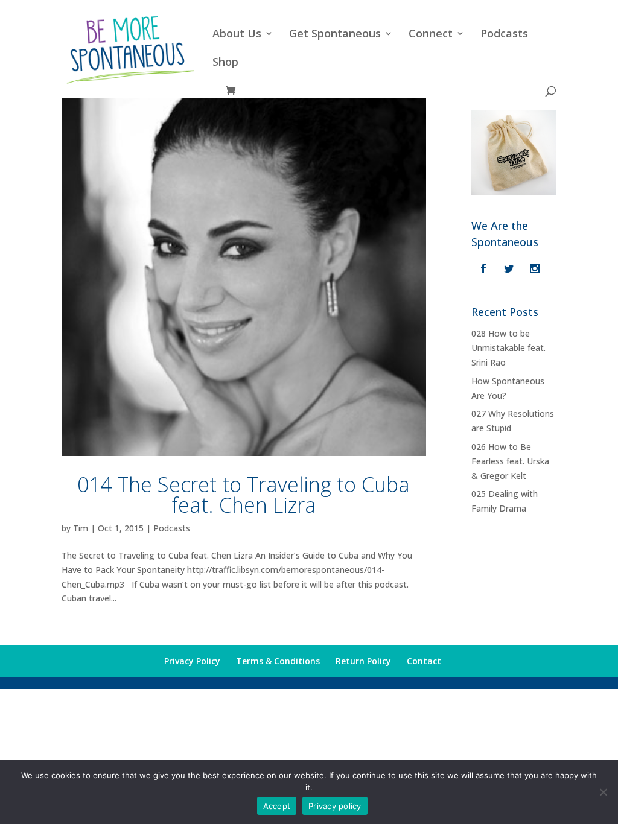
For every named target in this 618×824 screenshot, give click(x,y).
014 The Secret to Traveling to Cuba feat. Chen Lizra (243, 495)
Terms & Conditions (278, 661)
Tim (80, 528)
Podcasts (504, 34)
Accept (277, 806)
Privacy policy (335, 806)
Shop (225, 63)
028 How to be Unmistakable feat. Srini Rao (508, 348)
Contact (424, 661)
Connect (431, 34)
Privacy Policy (192, 661)
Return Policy (363, 661)
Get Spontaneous (335, 34)
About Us (236, 34)
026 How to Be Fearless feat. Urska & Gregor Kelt (510, 461)
